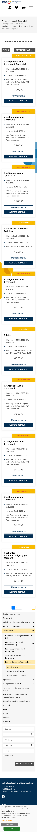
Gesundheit (23, 21)
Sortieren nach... (24, 50)
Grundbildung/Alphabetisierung (16, 701)
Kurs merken (19, 96)
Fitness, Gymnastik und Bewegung (15, 650)
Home (6, 21)
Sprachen (7, 680)
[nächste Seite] (33, 608)
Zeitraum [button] (8, 745)
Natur (5, 714)
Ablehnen (9, 825)
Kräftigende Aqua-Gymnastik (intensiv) (15, 62)
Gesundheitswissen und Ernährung (15, 657)
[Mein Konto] (9, 8)
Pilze (5, 709)
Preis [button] (7, 751)
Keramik (6, 718)
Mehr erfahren (6, 820)
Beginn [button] (8, 729)
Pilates (7, 335)
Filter (6, 50)
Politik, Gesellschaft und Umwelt (16, 622)
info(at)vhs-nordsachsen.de (20, 791)
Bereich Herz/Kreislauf (16, 671)
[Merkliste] (16, 8)
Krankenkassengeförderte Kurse (15, 26)
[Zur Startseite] (12, 2)
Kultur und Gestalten (12, 626)
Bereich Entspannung (16, 676)
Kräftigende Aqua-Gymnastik (14, 118)
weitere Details (17, 101)
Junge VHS (7, 618)
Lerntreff (6, 705)
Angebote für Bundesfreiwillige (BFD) (16, 689)
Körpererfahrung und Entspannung (14, 643)
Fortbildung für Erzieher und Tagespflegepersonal (15, 696)
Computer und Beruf (12, 684)
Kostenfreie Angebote (12, 614)
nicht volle (9, 756)
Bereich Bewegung (15, 667)
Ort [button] (6, 734)
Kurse (13, 21)
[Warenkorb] (23, 8)
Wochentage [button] (10, 740)
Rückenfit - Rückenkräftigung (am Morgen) (16, 555)
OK (12, 829)
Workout (6, 722)
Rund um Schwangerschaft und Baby (18, 637)
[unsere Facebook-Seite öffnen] (3, 796)
